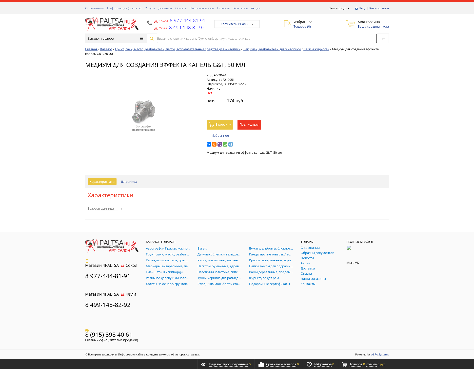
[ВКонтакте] (209, 144)
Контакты (241, 8)
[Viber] (219, 144)
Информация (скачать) (124, 8)
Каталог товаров (101, 38)
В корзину (223, 124)
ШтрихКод (129, 181)
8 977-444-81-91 (187, 20)
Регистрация (379, 8)
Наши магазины (202, 8)
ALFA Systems (380, 354)
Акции (255, 8)
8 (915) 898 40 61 (109, 334)
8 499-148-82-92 (108, 305)
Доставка (165, 8)
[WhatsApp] (225, 144)
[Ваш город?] (348, 8)
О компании (94, 8)
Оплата (180, 8)
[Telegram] (230, 144)
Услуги (150, 8)
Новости (223, 8)
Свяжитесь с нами (234, 24)
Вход (362, 8)
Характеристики (102, 181)
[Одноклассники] (214, 144)
